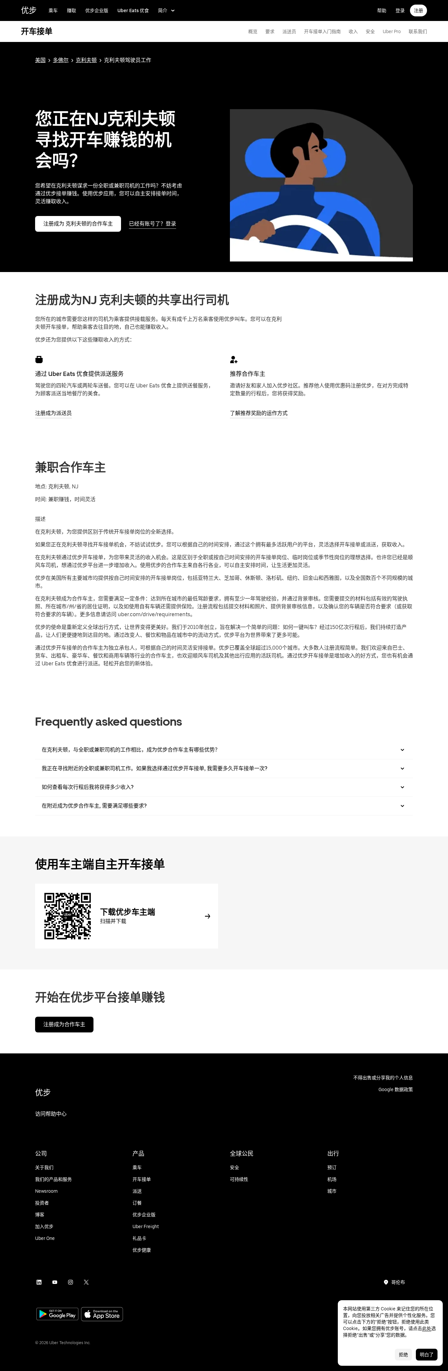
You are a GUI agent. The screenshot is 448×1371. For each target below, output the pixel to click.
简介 (162, 10)
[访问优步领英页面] (39, 1282)
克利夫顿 (86, 60)
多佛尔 (61, 60)
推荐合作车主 (247, 373)
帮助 (381, 10)
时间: (41, 499)
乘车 (53, 10)
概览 (252, 31)
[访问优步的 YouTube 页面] (55, 1282)
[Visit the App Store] (102, 1314)
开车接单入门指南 (322, 31)
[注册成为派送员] (39, 359)
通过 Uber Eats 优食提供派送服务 (79, 373)
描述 (40, 519)
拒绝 (403, 1354)
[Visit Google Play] (57, 1315)
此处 (426, 1328)
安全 (370, 31)
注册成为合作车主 (64, 1024)
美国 (40, 60)
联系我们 (418, 31)
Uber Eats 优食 (133, 10)
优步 (29, 10)
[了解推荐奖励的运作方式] (234, 359)
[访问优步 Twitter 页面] (86, 1282)
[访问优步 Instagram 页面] (70, 1282)
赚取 (71, 10)
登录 (400, 10)
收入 (353, 31)
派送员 (289, 31)
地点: (41, 486)
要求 (270, 31)
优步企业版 (96, 10)
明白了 (427, 1354)
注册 (418, 10)
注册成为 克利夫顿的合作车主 (78, 224)
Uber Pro (392, 31)
